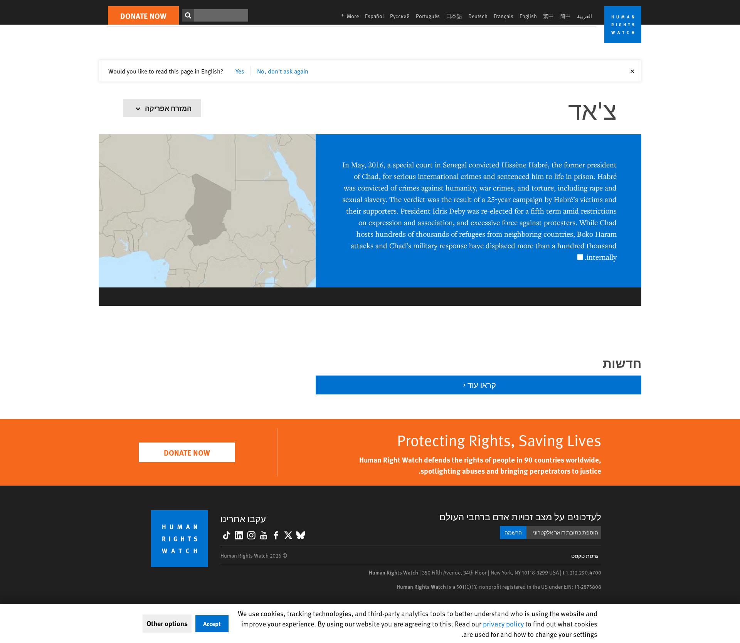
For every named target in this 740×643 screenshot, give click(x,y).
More (347, 16)
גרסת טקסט (584, 555)
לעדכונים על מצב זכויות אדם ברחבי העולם (520, 516)
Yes (239, 71)
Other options (167, 623)
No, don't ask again (282, 71)
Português (428, 16)
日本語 (454, 16)
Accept (212, 623)
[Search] (188, 15)
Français (503, 16)
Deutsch (478, 16)
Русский (400, 16)
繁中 (548, 16)
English (528, 16)
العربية (584, 16)
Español (374, 16)
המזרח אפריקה (167, 108)
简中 (565, 16)
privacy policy (503, 623)
